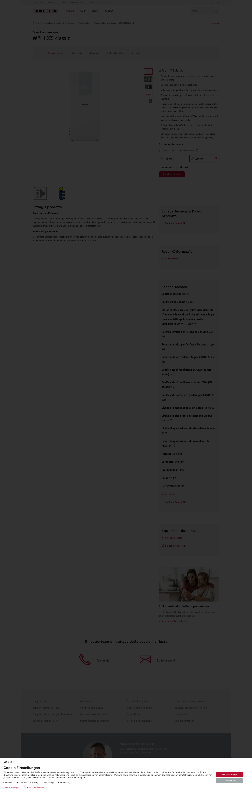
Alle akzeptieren (229, 774)
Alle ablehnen (229, 780)
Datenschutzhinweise (34, 787)
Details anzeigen (11, 787)
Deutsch (8, 762)
